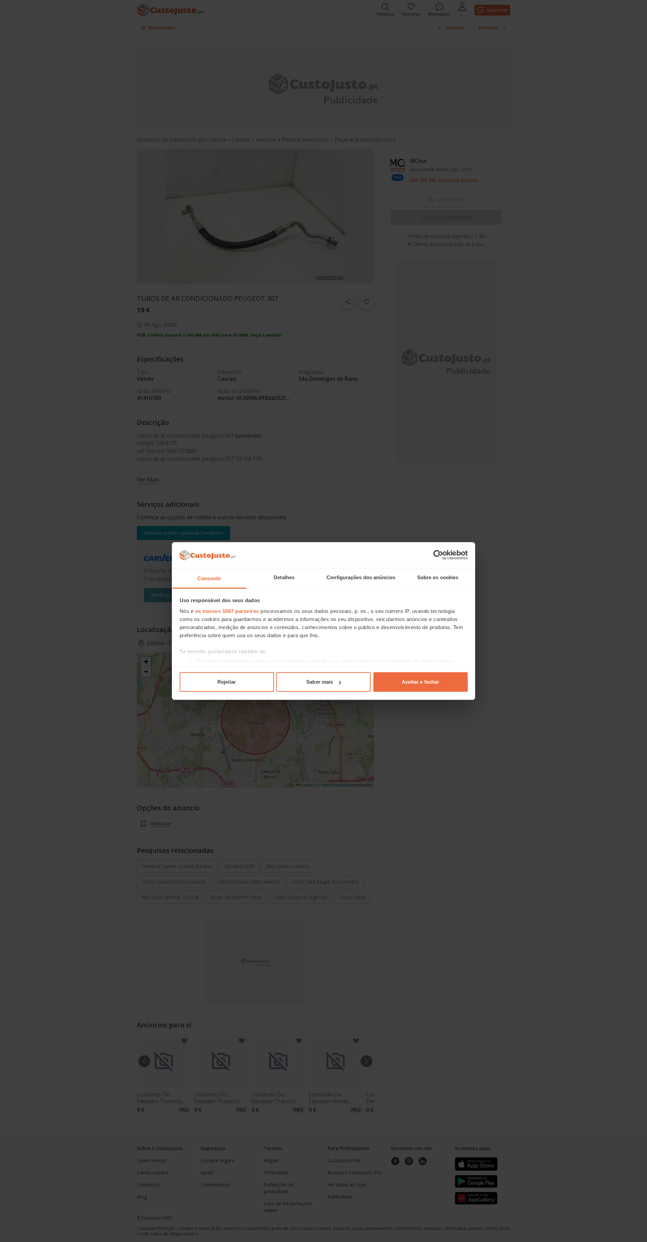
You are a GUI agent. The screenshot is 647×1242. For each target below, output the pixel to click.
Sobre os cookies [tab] (438, 577)
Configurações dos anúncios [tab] (361, 577)
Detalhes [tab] (284, 577)
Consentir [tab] (209, 578)
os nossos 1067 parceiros (227, 611)
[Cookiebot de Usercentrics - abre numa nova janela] (438, 555)
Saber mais (319, 682)
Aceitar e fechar (420, 682)
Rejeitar (226, 682)
